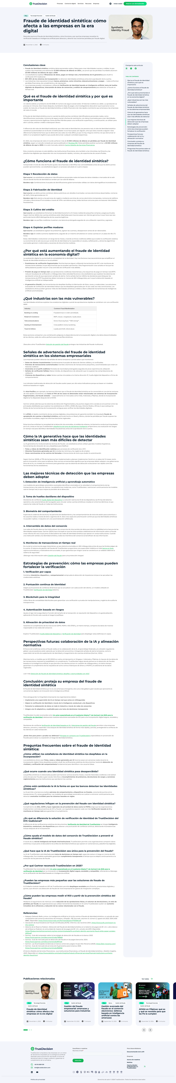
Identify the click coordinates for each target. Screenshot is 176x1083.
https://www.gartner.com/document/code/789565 (44, 937)
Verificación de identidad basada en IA (56, 725)
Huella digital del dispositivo (52, 500)
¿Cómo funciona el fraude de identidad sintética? (138, 89)
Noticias (129, 1062)
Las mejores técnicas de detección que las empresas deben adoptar (137, 122)
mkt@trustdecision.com (42, 1067)
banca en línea (107, 548)
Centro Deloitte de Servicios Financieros (80, 145)
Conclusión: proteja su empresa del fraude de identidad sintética (135, 143)
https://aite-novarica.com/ (106, 944)
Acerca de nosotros (133, 1059)
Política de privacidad (38, 1079)
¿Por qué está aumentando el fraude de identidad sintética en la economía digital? (138, 95)
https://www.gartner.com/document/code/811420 (43, 942)
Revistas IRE (73, 143)
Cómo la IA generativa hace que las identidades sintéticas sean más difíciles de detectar (138, 115)
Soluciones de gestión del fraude (84, 725)
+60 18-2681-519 (39, 1064)
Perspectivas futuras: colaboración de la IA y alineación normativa (135, 136)
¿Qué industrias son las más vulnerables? (137, 101)
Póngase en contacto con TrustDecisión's (75, 736)
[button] (60, 3)
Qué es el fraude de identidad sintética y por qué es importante (138, 83)
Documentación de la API (135, 1051)
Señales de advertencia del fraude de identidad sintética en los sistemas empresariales (138, 107)
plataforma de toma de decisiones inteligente (70, 426)
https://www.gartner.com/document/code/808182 (43, 948)
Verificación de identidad (43, 590)
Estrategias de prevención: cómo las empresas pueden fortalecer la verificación (137, 129)
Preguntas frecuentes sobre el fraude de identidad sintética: (138, 150)
